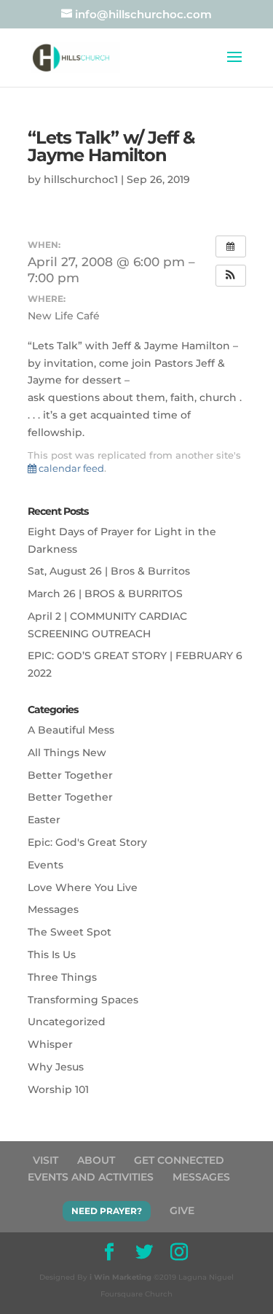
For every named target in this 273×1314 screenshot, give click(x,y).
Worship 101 (58, 1089)
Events (45, 864)
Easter (44, 819)
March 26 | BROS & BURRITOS (105, 593)
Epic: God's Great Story (87, 842)
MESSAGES (201, 1176)
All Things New (67, 752)
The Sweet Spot (69, 931)
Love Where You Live (83, 887)
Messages (53, 909)
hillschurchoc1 (81, 179)
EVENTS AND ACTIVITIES (91, 1176)
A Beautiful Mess (71, 729)
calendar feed (70, 468)
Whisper (50, 1044)
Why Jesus (56, 1066)
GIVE (182, 1210)
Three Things (62, 977)
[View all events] (230, 246)
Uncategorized (67, 1021)
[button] (230, 275)
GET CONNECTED (179, 1160)
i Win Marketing (120, 1277)
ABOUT (96, 1160)
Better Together (70, 775)
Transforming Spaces (83, 999)
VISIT (45, 1160)
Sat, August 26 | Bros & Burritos (109, 571)
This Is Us (52, 954)
